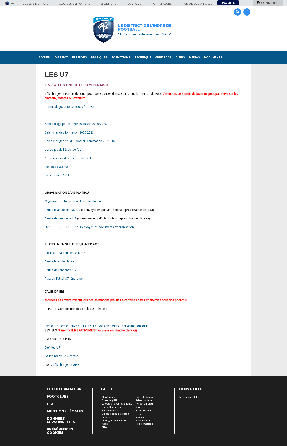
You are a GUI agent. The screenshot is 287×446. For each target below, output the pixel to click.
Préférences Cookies (60, 431)
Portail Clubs (162, 4)
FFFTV (138, 413)
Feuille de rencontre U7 (60, 218)
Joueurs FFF (142, 417)
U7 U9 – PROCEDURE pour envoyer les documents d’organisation (89, 227)
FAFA (104, 427)
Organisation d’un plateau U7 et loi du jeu (73, 201)
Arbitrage (163, 57)
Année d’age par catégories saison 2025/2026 (76, 124)
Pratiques (99, 57)
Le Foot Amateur (64, 389)
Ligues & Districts (35, 4)
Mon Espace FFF (110, 397)
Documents (213, 57)
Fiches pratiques (145, 400)
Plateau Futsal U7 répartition (64, 278)
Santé (139, 407)
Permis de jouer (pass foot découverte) (71, 107)
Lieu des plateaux (56, 167)
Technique (142, 57)
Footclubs (57, 396)
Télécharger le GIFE (66, 365)
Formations (120, 57)
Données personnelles (61, 420)
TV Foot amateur (145, 403)
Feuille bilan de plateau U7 (63, 210)
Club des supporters (74, 4)
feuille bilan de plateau (60, 261)
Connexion (270, 3)
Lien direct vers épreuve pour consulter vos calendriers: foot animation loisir (96, 326)
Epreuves (79, 57)
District (61, 57)
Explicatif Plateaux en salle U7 (65, 253)
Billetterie (109, 4)
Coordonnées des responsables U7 (68, 158)
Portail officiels (144, 420)
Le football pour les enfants (117, 403)
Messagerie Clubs (189, 397)
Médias (194, 57)
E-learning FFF (109, 400)
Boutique (134, 4)
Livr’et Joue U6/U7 (57, 175)
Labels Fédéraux (144, 397)
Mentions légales (65, 411)
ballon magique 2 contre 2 (63, 356)
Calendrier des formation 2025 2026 (69, 132)
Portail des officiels (197, 4)
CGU (51, 404)
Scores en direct (144, 410)
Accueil (44, 57)
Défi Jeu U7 (52, 347)
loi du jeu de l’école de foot (64, 150)
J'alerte (228, 2)
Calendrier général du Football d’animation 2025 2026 (81, 141)
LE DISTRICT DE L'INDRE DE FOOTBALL (145, 27)
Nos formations (144, 424)
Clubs (180, 57)
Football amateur (111, 407)
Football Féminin (111, 410)
